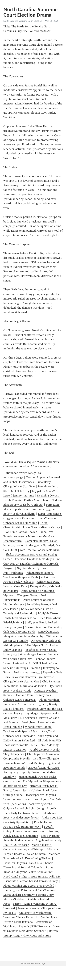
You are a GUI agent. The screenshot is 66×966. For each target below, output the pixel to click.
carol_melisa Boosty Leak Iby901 (40, 550)
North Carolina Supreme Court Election (22, 20)
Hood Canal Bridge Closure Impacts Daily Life (32, 876)
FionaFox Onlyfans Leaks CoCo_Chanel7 (28, 863)
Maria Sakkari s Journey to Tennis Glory (28, 894)
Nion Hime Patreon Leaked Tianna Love (28, 532)
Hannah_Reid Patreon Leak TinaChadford (29, 890)
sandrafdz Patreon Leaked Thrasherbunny (32, 881)
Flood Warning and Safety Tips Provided (28, 885)
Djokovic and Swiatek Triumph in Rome (28, 867)
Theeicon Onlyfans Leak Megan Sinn (37, 559)
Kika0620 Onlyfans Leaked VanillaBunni (28, 872)
